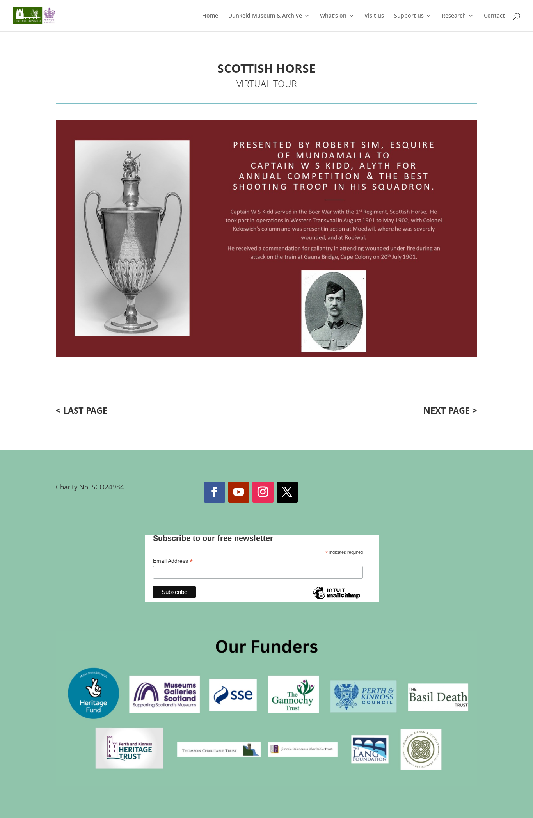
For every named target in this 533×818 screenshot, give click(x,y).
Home (210, 16)
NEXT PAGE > (450, 410)
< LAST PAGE (81, 410)
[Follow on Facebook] (214, 492)
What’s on (333, 16)
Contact (494, 16)
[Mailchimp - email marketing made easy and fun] (336, 599)
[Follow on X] (287, 492)
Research (454, 16)
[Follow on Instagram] (263, 492)
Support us (409, 16)
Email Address (173, 561)
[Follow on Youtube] (238, 492)
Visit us (374, 16)
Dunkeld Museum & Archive (265, 16)
